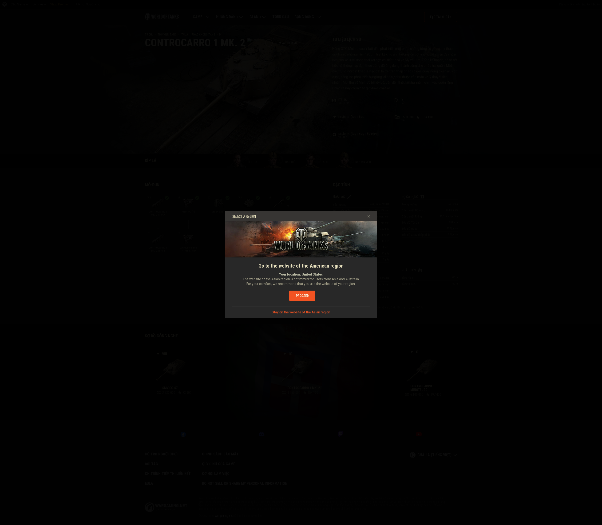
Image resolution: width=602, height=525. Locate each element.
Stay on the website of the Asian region (301, 312)
